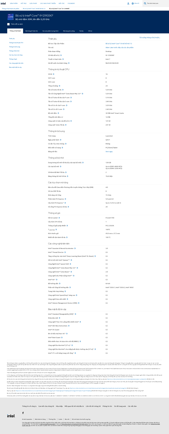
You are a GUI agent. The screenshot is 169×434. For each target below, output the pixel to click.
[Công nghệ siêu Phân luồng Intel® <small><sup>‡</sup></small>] (74, 276)
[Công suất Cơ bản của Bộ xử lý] (71, 121)
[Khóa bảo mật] (59, 318)
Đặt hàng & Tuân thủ (31, 31)
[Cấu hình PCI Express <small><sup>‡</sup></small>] (65, 203)
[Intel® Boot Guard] (62, 337)
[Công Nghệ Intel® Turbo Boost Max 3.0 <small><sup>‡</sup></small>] (77, 268)
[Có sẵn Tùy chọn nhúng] (66, 144)
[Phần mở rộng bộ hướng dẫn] (70, 287)
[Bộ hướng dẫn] (60, 283)
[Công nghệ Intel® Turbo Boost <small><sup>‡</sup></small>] (71, 272)
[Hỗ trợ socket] (59, 218)
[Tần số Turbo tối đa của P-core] (71, 97)
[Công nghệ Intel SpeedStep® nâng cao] (76, 295)
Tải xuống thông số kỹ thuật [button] (149, 38)
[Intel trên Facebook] (23, 413)
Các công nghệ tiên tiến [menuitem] (16, 63)
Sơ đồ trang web (120, 406)
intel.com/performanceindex (47, 424)
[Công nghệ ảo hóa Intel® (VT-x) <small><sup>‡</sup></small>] (72, 345)
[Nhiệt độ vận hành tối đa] (67, 237)
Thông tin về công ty (29, 406)
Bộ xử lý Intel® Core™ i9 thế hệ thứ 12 (119, 44)
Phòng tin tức (107, 406)
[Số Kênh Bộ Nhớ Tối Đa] (66, 172)
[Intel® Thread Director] (65, 252)
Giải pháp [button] (33, 3)
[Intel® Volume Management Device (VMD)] (79, 303)
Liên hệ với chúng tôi (93, 406)
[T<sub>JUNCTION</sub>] (56, 229)
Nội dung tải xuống (69, 31)
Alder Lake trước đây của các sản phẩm (119, 48)
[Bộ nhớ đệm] (58, 113)
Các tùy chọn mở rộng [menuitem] (15, 55)
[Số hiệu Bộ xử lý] (61, 55)
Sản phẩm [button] (14, 3)
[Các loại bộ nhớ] (60, 166)
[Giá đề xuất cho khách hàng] (69, 63)
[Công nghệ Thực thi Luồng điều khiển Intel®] (80, 322)
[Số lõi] (53, 74)
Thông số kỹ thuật (15, 31)
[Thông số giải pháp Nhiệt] (67, 225)
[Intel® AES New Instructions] (69, 326)
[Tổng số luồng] (59, 86)
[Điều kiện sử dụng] (62, 147)
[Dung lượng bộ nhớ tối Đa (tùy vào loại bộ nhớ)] (83, 162)
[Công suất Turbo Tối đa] (66, 125)
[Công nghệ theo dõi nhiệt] (67, 299)
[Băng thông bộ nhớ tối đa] (67, 176)
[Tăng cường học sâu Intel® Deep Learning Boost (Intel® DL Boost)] (95, 256)
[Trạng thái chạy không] (65, 291)
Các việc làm (132, 406)
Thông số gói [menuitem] (13, 59)
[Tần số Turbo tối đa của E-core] (71, 101)
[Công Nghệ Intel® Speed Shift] (70, 264)
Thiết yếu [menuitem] (12, 38)
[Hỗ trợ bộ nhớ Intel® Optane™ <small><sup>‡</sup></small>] (71, 260)
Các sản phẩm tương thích (50, 31)
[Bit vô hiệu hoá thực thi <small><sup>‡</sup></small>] (67, 333)
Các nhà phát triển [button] (48, 3)
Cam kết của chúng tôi (46, 406)
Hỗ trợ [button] (24, 3)
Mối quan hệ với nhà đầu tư (74, 406)
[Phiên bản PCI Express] (65, 199)
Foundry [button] (71, 3)
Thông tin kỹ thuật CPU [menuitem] (16, 43)
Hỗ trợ (90, 31)
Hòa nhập (59, 406)
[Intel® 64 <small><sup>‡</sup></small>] (57, 279)
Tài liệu (81, 31)
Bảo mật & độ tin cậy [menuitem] (15, 67)
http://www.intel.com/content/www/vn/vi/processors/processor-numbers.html (127, 379)
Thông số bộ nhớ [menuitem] (14, 51)
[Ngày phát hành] (60, 140)
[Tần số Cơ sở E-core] (64, 109)
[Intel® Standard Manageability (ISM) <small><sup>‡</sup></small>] (75, 314)
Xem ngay (109, 152)
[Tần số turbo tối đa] (63, 90)
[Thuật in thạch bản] (63, 59)
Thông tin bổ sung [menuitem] (14, 47)
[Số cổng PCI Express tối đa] (68, 207)
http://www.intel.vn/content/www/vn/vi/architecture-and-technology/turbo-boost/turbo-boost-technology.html (98, 388)
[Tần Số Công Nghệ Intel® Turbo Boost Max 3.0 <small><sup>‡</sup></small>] (82, 93)
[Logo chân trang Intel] (11, 416)
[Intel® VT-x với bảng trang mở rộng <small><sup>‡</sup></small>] (75, 353)
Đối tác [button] (62, 3)
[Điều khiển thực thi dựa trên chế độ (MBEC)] (80, 341)
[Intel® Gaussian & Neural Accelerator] (75, 248)
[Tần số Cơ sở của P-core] (67, 105)
